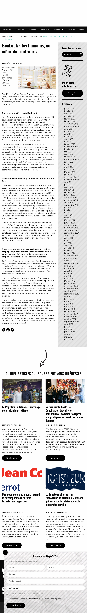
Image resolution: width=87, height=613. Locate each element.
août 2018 (68, 296)
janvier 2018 (69, 311)
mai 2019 (68, 273)
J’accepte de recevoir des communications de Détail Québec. (36, 599)
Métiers (70, 29)
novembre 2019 (71, 258)
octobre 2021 (70, 202)
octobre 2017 (70, 319)
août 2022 (69, 182)
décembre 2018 (71, 286)
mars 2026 (69, 116)
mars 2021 (68, 218)
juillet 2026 (69, 109)
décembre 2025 (71, 124)
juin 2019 (68, 271)
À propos (5, 29)
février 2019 (69, 281)
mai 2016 (68, 337)
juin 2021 (68, 210)
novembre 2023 (71, 159)
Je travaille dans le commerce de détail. (26, 594)
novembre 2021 (71, 200)
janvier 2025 (69, 144)
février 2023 (69, 172)
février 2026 (69, 119)
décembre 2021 (71, 197)
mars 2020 (69, 248)
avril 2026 (68, 114)
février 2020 (69, 251)
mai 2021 (68, 213)
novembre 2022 (71, 180)
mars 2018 (68, 306)
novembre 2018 (71, 289)
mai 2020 (68, 243)
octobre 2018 (70, 291)
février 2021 (69, 220)
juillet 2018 (69, 299)
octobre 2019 (70, 261)
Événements (32, 29)
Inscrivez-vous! (72, 93)
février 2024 (69, 157)
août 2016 (68, 334)
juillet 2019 (69, 268)
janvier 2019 (69, 284)
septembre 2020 (72, 233)
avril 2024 (68, 154)
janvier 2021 (69, 223)
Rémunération (45, 29)
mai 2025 (68, 136)
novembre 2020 (71, 228)
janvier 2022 (69, 195)
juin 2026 (68, 111)
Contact (82, 29)
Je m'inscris (16, 605)
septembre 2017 (71, 322)
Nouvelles (18, 29)
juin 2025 (68, 134)
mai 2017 (68, 329)
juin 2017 (68, 327)
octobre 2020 (70, 230)
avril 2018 (68, 304)
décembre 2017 (71, 314)
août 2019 (68, 266)
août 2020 (69, 235)
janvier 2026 (69, 121)
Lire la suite (12, 458)
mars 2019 (68, 279)
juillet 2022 (69, 185)
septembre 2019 (71, 263)
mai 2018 (68, 301)
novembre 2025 (71, 126)
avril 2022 (68, 187)
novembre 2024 (71, 147)
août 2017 (68, 324)
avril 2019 (68, 276)
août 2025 (69, 129)
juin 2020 (68, 240)
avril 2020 (68, 246)
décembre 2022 (71, 177)
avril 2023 (68, 167)
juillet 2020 (69, 238)
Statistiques (57, 29)
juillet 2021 (69, 207)
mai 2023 (68, 164)
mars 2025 (69, 142)
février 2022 (69, 192)
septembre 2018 (71, 294)
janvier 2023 (69, 175)
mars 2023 (69, 169)
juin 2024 (68, 149)
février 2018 (69, 309)
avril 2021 (68, 215)
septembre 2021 (71, 205)
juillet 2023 (69, 162)
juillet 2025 (69, 131)
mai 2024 (68, 152)
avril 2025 (68, 139)
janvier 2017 (69, 332)
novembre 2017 (71, 317)
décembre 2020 (71, 225)
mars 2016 (68, 339)
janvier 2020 (69, 253)
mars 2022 (69, 190)
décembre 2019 (71, 256)
